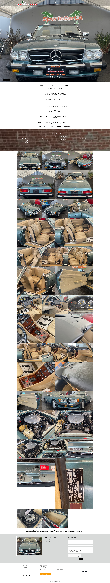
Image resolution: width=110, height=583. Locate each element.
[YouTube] (29, 575)
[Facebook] (23, 575)
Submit (80, 559)
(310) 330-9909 (49, 538)
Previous (5, 41)
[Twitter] (26, 575)
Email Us (24, 572)
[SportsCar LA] (27, 3)
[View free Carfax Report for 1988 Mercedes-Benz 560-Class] (67, 127)
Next (104, 41)
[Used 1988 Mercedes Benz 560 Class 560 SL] (55, 41)
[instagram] (32, 575)
